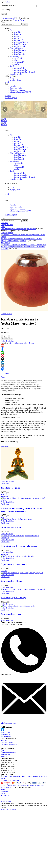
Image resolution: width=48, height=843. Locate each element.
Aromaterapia (5, 754)
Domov (3, 229)
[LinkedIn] (24, 362)
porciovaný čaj (19, 46)
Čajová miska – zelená (11, 614)
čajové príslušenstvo (17, 48)
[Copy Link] (24, 365)
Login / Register (11, 98)
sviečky (17, 64)
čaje (11, 30)
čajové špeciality (20, 44)
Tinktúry (4, 756)
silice (16, 60)
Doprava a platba (16, 88)
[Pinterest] (24, 355)
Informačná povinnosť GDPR (20, 92)
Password (5, 10)
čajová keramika (20, 50)
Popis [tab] (7, 373)
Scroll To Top (6, 801)
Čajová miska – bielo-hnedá (14, 564)
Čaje (2, 750)
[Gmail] (24, 345)
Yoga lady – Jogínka (10, 488)
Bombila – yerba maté (11, 527)
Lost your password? (8, 18)
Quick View (5, 484)
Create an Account (19, 20)
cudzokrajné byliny (21, 42)
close (8, 2)
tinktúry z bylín (19, 68)
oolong (16, 36)
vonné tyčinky (19, 58)
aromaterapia (14, 56)
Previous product (7, 233)
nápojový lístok (15, 80)
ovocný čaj (18, 38)
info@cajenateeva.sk (8, 723)
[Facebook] (24, 349)
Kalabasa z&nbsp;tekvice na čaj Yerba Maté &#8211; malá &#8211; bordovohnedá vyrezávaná (21, 240)
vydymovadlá (19, 62)
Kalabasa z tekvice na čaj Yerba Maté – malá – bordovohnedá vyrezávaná (22, 509)
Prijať (3, 809)
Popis (3, 377)
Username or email (8, 6)
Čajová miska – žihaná (11, 581)
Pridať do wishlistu (7, 341)
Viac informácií (10, 809)
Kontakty (13, 86)
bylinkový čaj (19, 40)
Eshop (8, 229)
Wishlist (8, 96)
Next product (5, 243)
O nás (12, 78)
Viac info (4, 494)
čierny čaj (17, 34)
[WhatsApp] (24, 352)
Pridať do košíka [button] (7, 534)
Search (25, 24)
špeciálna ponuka (16, 74)
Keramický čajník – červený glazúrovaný (20, 546)
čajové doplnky (19, 54)
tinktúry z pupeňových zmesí (24, 72)
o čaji (7, 82)
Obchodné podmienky (18, 90)
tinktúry (12, 66)
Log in (4, 14)
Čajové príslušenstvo (8, 752)
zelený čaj (17, 32)
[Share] (24, 369)
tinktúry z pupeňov (21, 70)
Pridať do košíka (7, 339)
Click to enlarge (6, 314)
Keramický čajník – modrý (13, 597)
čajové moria (18, 52)
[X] (24, 359)
